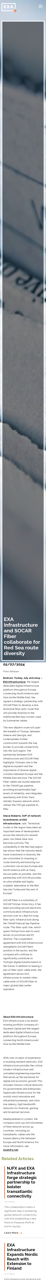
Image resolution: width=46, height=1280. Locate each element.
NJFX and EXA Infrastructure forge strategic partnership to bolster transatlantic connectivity (22, 1182)
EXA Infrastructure (14, 681)
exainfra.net (10, 1149)
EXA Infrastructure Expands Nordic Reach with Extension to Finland (22, 1257)
